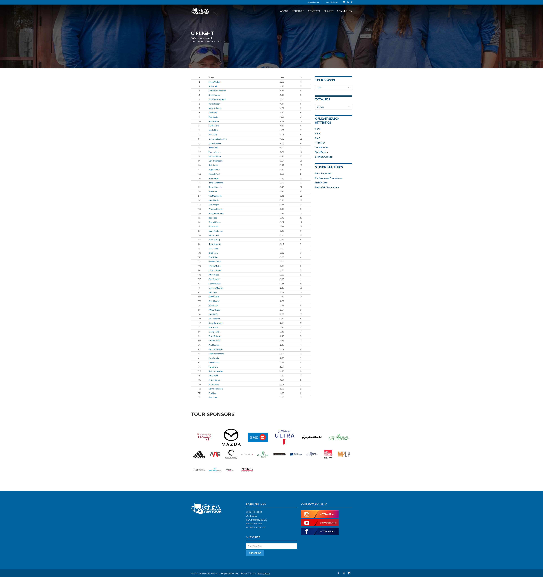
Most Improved (323, 173)
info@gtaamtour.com (229, 573)
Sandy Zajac (214, 235)
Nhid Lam (213, 191)
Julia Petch (213, 375)
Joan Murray (214, 362)
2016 (319, 87)
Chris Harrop (214, 380)
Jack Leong (213, 248)
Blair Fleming (214, 239)
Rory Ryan (213, 305)
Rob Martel (213, 117)
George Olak (214, 332)
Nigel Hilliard (214, 169)
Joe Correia (214, 358)
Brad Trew (213, 253)
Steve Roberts (215, 187)
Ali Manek (213, 86)
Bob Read (213, 218)
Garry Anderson (216, 231)
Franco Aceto (215, 152)
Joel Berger (214, 204)
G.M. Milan (213, 257)
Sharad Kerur (214, 222)
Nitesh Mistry (215, 266)
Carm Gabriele (215, 270)
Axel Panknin (214, 345)
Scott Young (214, 95)
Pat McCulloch (215, 196)
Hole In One (321, 182)
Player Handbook (256, 519)
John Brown (214, 296)
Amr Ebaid (213, 327)
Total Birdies (321, 147)
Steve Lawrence (216, 323)
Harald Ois (213, 367)
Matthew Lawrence (217, 99)
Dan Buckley (214, 279)
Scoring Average (323, 156)
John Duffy (213, 314)
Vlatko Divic (214, 125)
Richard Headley (216, 371)
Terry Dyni (213, 147)
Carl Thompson (215, 161)
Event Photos (254, 523)
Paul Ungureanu (216, 349)
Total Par (210, 41)
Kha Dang (213, 134)
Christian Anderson (217, 90)
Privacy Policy (264, 573)
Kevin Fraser (214, 104)
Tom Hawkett (215, 244)
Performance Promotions (328, 177)
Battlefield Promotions (327, 187)
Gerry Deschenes (216, 353)
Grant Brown (214, 340)
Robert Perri (214, 174)
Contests (314, 11)
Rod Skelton (214, 121)
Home (193, 41)
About (284, 11)
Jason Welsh (214, 82)
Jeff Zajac (213, 292)
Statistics (201, 41)
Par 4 (317, 133)
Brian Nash (213, 226)
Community (344, 11)
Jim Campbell (214, 318)
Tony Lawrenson (216, 182)
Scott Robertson (216, 213)
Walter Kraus (214, 310)
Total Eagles (321, 152)
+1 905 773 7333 (248, 573)
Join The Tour (332, 2)
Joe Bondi (213, 112)
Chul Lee (212, 393)
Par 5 (317, 138)
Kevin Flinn (213, 130)
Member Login (313, 2)
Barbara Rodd (215, 261)
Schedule (298, 11)
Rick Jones (213, 165)
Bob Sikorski (214, 301)
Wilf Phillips (214, 275)
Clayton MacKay (216, 288)
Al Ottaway (214, 384)
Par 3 (317, 128)
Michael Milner (215, 156)
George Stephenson (218, 139)
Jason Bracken (215, 143)
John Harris (214, 200)
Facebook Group (255, 527)
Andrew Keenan (216, 209)
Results (328, 11)
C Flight (320, 107)
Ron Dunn (213, 397)
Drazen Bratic (215, 283)
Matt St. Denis (215, 108)
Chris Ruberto (215, 336)
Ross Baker (214, 178)
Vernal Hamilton (216, 388)
